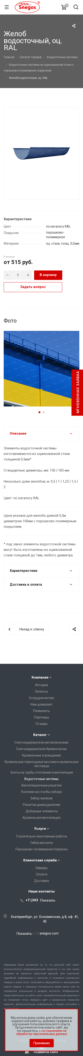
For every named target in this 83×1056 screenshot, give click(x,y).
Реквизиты (41, 711)
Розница (9, 256)
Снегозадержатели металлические (41, 742)
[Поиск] (76, 7)
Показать (47, 900)
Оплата (41, 874)
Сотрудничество (41, 698)
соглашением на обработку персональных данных (41, 1032)
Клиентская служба (40, 860)
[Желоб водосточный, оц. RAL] (41, 153)
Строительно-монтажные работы (41, 836)
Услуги (40, 829)
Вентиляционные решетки (41, 785)
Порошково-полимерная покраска (41, 849)
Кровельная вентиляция (41, 817)
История (41, 685)
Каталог (40, 735)
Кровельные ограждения (41, 755)
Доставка (41, 881)
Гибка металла (41, 843)
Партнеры (41, 717)
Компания (40, 677)
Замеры (41, 868)
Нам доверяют (41, 704)
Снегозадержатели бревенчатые (41, 749)
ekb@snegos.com (45, 933)
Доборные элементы (42, 811)
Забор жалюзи (41, 798)
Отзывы (41, 724)
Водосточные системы (41, 779)
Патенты (41, 691)
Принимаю (41, 1043)
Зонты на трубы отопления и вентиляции (41, 772)
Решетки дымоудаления (41, 805)
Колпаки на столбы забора (41, 792)
